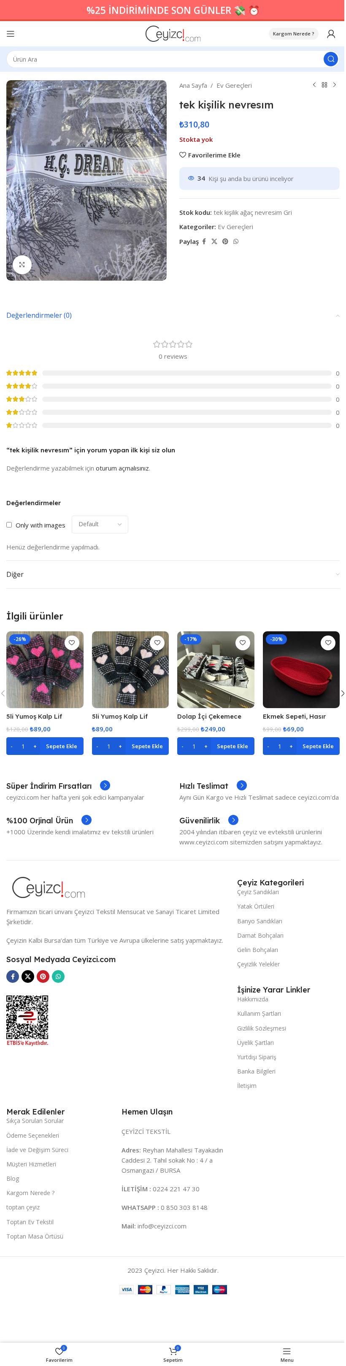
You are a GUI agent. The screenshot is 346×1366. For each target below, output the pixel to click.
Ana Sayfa (193, 85)
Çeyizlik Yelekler (258, 964)
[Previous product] (314, 85)
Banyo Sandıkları (259, 921)
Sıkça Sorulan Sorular (35, 1121)
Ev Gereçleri (234, 85)
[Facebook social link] (204, 241)
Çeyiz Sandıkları (258, 892)
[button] (45, 746)
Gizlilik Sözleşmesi (261, 1028)
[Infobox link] (58, 786)
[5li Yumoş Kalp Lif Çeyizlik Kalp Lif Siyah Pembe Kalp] (45, 670)
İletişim (247, 1086)
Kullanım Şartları (259, 1013)
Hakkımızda (252, 999)
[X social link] (214, 241)
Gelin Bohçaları (257, 950)
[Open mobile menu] (10, 33)
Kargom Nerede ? (293, 33)
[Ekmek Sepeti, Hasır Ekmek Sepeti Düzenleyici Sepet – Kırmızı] (301, 670)
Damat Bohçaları (260, 935)
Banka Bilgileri (256, 1071)
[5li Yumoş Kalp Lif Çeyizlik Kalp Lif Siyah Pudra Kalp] (130, 670)
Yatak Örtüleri (255, 906)
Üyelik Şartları (255, 1043)
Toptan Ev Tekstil (30, 1222)
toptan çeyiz (23, 1207)
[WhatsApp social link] (236, 241)
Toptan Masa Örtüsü (34, 1236)
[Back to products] (324, 85)
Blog (12, 1178)
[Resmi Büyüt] (22, 264)
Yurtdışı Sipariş (256, 1057)
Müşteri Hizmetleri (31, 1164)
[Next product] (335, 85)
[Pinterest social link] (225, 241)
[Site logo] (173, 33)
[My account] (331, 33)
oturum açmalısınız (122, 468)
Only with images (40, 525)
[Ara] (331, 59)
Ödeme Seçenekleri (32, 1135)
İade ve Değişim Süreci (37, 1150)
